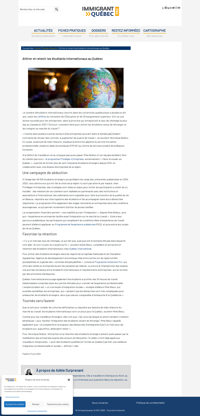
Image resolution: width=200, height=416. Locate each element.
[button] (68, 379)
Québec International (80, 248)
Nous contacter (100, 402)
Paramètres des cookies (58, 404)
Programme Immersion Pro (108, 261)
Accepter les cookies (15, 404)
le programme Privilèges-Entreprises (64, 158)
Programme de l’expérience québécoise (75, 224)
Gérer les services (12, 397)
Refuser (35, 404)
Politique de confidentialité (37, 411)
